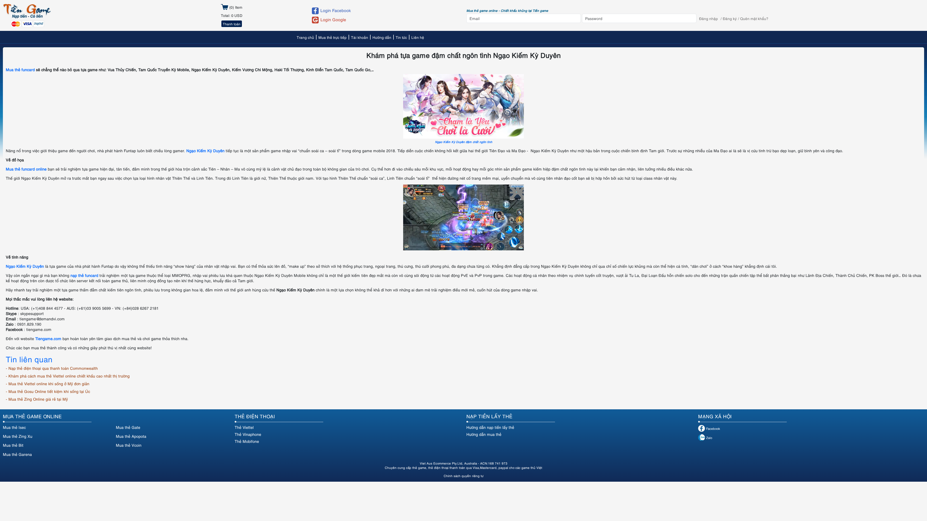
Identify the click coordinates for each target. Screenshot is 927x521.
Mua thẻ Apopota (131, 436)
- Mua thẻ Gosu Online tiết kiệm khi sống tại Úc (48, 391)
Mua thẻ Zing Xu (17, 436)
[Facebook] (384, 10)
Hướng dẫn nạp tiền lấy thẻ (490, 427)
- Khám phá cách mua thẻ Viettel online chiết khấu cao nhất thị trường (68, 375)
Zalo (709, 437)
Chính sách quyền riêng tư (464, 475)
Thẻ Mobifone (247, 441)
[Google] (384, 20)
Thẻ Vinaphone (248, 434)
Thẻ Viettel (244, 427)
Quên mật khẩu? (754, 18)
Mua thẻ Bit (13, 445)
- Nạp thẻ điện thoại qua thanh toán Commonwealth (52, 368)
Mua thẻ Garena (17, 454)
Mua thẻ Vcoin (128, 445)
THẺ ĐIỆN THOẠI (255, 416)
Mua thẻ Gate (128, 427)
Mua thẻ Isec (14, 427)
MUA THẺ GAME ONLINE (32, 416)
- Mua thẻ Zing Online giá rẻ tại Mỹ (37, 399)
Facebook (713, 428)
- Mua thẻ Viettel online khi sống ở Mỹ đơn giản (47, 383)
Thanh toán (231, 23)
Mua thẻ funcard (20, 69)
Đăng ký (730, 18)
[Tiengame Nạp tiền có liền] (27, 15)
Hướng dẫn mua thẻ (483, 434)
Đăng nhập (708, 18)
